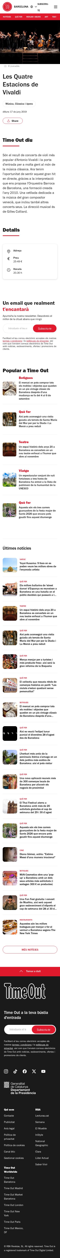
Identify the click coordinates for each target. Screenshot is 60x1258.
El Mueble (41, 1128)
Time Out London (13, 1205)
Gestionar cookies (14, 1158)
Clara (38, 1152)
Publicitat (9, 1122)
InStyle (39, 1135)
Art (46, 17)
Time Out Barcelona (9, 1180)
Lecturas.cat (42, 1116)
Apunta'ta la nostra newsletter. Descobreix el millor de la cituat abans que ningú (27, 318)
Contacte (9, 1116)
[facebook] (25, 1071)
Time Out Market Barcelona (13, 1197)
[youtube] (43, 1071)
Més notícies (30, 950)
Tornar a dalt (33, 971)
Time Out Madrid (13, 1188)
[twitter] (34, 1071)
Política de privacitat (10, 1137)
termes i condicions (12, 341)
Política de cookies (14, 1145)
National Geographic (41, 1143)
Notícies (7, 17)
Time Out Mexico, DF (13, 1230)
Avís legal (9, 1128)
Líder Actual (42, 1158)
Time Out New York (12, 1213)
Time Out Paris (12, 1222)
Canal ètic (9, 1152)
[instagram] (6, 1071)
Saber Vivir (41, 1164)
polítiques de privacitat (37, 341)
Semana (39, 1122)
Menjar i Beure (33, 17)
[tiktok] (15, 1071)
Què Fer (18, 17)
